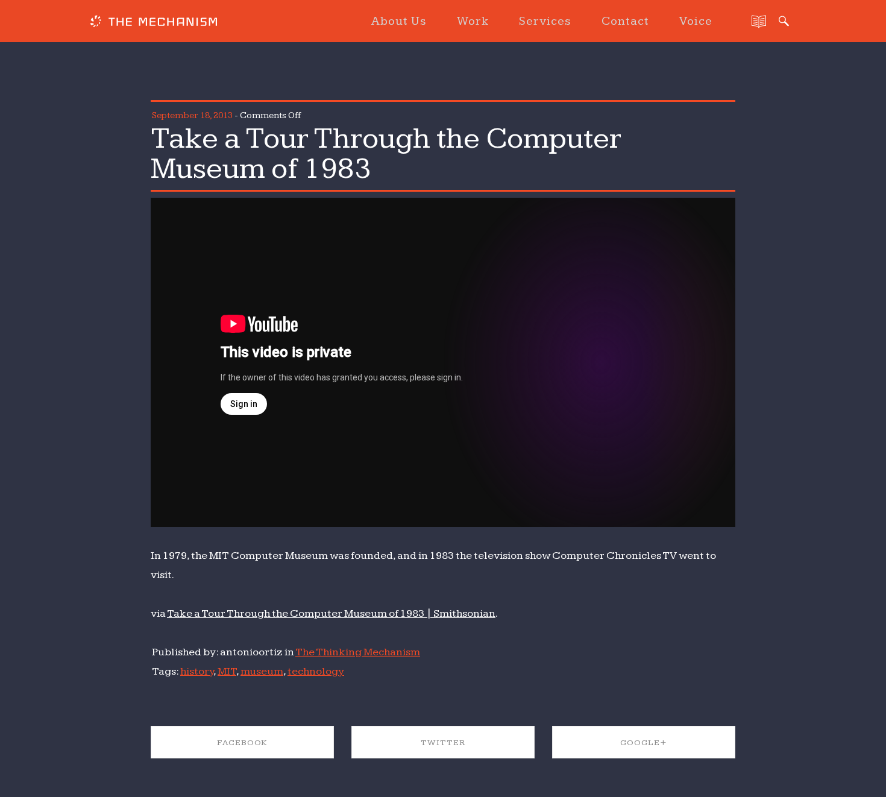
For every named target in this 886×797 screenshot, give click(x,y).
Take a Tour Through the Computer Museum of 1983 (386, 154)
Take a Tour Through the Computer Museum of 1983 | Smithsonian (331, 613)
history (196, 671)
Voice (695, 21)
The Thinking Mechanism (357, 652)
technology (315, 671)
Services (545, 21)
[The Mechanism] (153, 23)
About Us (399, 21)
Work (473, 21)
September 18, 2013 (192, 115)
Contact (625, 21)
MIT (227, 671)
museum (261, 671)
